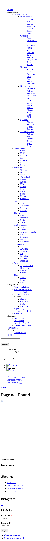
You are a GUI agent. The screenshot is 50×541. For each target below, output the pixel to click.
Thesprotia (24, 206)
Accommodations (21, 287)
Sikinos (30, 69)
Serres (22, 194)
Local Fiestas (25, 306)
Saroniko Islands (27, 131)
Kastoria (23, 182)
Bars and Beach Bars (23, 289)
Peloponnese (19, 244)
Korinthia (24, 256)
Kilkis (22, 184)
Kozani (23, 186)
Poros (29, 146)
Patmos (30, 107)
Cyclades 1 (25, 36)
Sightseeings (19, 309)
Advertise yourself (15, 488)
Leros (29, 100)
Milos (29, 72)
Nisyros (30, 105)
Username (6, 516)
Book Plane (19, 320)
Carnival (23, 299)
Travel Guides (20, 313)
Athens (23, 227)
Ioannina (24, 208)
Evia (22, 234)
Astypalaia (31, 88)
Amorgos (31, 74)
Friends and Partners (22, 325)
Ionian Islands (20, 148)
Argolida (24, 249)
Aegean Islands (20, 14)
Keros (29, 81)
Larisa (22, 220)
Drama (23, 172)
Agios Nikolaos (26, 265)
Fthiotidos (24, 242)
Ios (28, 50)
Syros (29, 55)
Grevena (23, 170)
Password (6, 523)
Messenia (24, 261)
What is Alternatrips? (16, 377)
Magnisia (24, 218)
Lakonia (23, 258)
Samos (29, 31)
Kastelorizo (31, 96)
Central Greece (20, 225)
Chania (23, 273)
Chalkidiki (24, 198)
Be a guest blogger (15, 383)
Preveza (23, 210)
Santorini (30, 52)
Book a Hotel (19, 318)
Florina (23, 196)
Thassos (30, 19)
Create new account (12, 535)
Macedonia (18, 167)
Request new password (14, 538)
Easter (22, 304)
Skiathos (30, 124)
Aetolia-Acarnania (28, 232)
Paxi (22, 163)
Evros (22, 280)
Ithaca (22, 158)
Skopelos (30, 127)
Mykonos (31, 45)
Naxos (29, 48)
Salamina (30, 139)
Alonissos (31, 122)
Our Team (11, 482)
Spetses (30, 141)
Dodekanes (25, 86)
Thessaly (17, 213)
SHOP (10, 335)
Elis (21, 253)
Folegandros (32, 60)
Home (10, 9)
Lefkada (23, 160)
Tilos (29, 115)
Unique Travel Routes (23, 311)
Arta (22, 203)
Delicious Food (20, 292)
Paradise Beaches (21, 294)
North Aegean (26, 17)
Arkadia (23, 246)
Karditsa (23, 215)
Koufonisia (31, 84)
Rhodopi (24, 282)
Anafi (29, 76)
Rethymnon (25, 270)
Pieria (22, 191)
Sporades (24, 119)
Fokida (23, 239)
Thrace (17, 275)
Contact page (13, 491)
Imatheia (23, 175)
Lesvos (30, 24)
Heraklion (24, 268)
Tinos (29, 43)
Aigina (29, 136)
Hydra (29, 143)
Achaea (23, 251)
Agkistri (30, 134)
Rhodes (30, 110)
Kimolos (30, 79)
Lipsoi (29, 103)
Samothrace (32, 26)
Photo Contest (20, 332)
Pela (22, 189)
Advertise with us (14, 380)
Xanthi (23, 277)
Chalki (29, 117)
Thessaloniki (25, 177)
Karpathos (31, 93)
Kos (28, 98)
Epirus (16, 201)
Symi (29, 112)
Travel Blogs (12, 328)
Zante (22, 165)
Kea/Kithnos (32, 40)
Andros (30, 57)
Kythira (23, 155)
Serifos (30, 64)
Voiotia (23, 230)
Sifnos (29, 62)
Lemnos (30, 29)
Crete (16, 263)
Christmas (24, 301)
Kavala (23, 179)
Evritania (24, 237)
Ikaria (29, 21)
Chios (29, 33)
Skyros (30, 129)
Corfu (22, 151)
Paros (29, 38)
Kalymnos (31, 91)
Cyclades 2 (25, 67)
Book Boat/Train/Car (23, 323)
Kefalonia (24, 153)
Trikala (23, 222)
